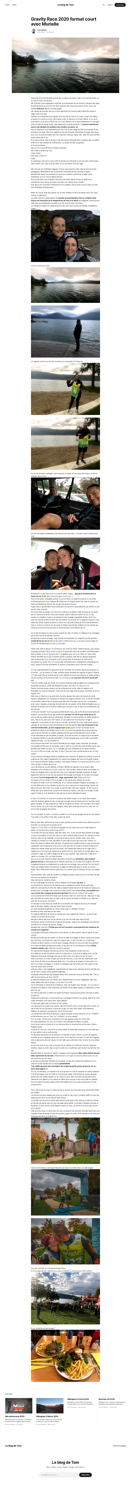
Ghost (124, 1446)
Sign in (110, 5)
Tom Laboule (41, 30)
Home (7, 5)
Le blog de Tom (65, 4)
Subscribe (120, 5)
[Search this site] (103, 4)
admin (14, 5)
